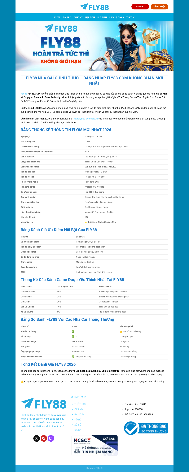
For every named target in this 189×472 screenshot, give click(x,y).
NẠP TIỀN (90, 17)
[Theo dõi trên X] (36, 438)
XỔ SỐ (77, 424)
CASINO (78, 409)
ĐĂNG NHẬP (159, 6)
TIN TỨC (130, 17)
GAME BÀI (79, 414)
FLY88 (57, 17)
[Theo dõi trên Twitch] (51, 438)
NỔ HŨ (77, 419)
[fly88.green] (94, 7)
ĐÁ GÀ (77, 430)
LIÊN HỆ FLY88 (116, 17)
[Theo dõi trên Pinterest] (44, 438)
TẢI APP (67, 17)
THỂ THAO (80, 404)
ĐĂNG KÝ (140, 6)
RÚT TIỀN (102, 17)
